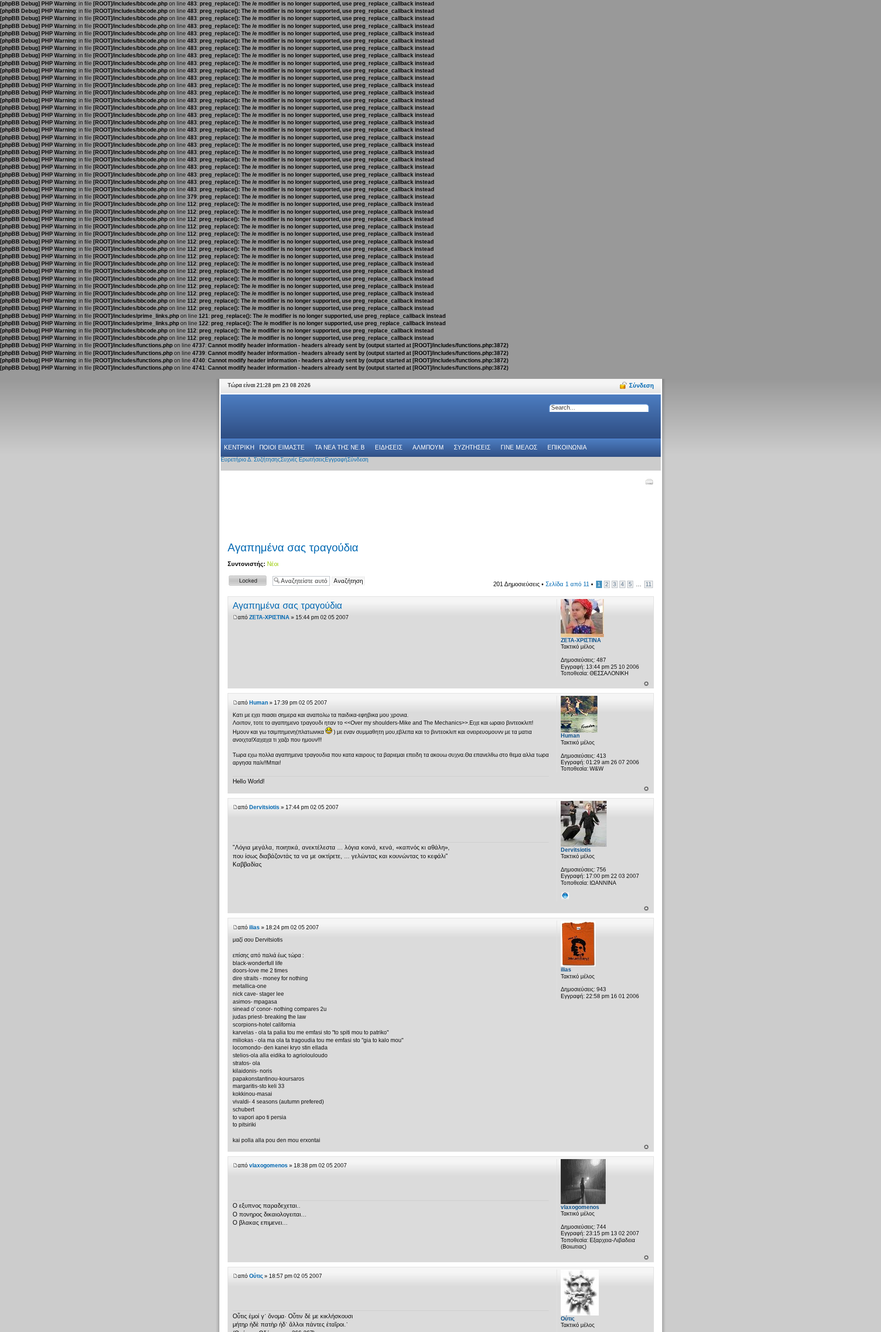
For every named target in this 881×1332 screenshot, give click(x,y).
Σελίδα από (567, 584)
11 (649, 584)
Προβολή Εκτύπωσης (649, 481)
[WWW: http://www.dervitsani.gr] (565, 895)
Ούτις (256, 1276)
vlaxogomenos (268, 1165)
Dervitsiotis (264, 807)
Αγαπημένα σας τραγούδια (293, 547)
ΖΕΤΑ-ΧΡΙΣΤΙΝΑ (269, 617)
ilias (254, 927)
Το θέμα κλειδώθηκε (243, 580)
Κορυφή (646, 683)
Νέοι (273, 564)
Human (258, 702)
